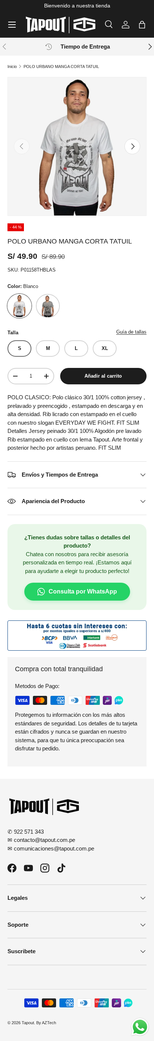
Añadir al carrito (103, 376)
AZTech (49, 1022)
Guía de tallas (131, 332)
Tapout (28, 1022)
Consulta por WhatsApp (83, 591)
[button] (142, 24)
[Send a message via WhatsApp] (140, 1027)
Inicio (12, 66)
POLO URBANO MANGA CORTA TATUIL (61, 66)
